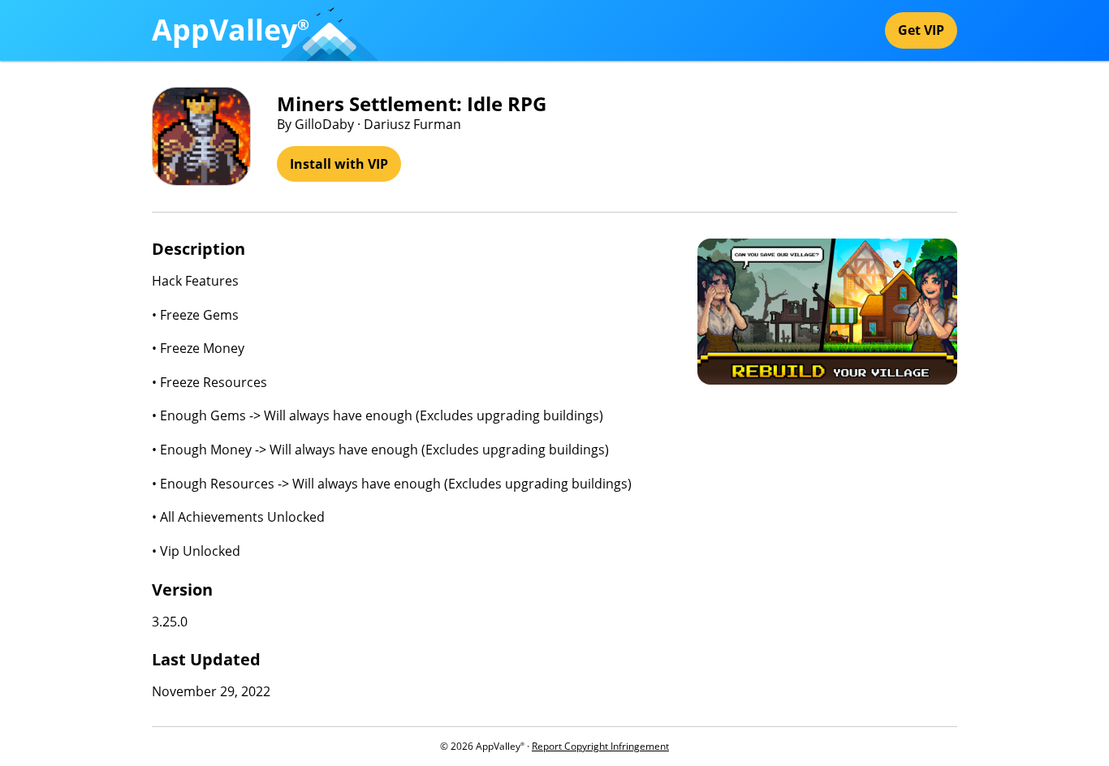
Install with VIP (339, 164)
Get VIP (921, 30)
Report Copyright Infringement (600, 746)
